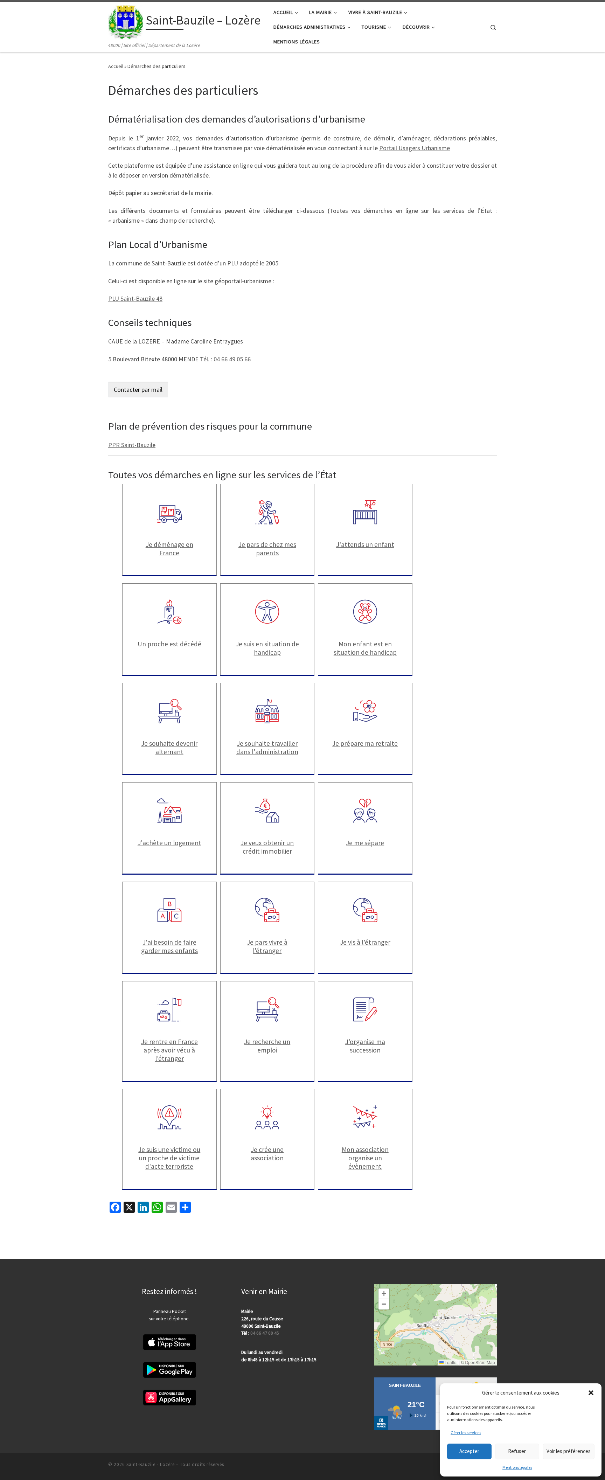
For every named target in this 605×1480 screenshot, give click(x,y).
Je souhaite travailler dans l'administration (267, 747)
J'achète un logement (169, 843)
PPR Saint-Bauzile (131, 445)
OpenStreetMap (480, 1362)
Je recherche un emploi (267, 1045)
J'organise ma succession (365, 1045)
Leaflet (451, 1362)
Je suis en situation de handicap (267, 648)
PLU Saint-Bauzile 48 (135, 298)
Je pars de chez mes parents (267, 548)
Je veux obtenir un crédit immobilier (267, 847)
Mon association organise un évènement (365, 1157)
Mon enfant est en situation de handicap (365, 648)
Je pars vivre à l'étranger (267, 946)
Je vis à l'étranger (365, 942)
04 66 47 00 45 (264, 1333)
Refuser (517, 1451)
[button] (590, 1392)
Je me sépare (365, 843)
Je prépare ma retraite (365, 743)
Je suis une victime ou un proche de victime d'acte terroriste (169, 1157)
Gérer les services (466, 1432)
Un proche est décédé (169, 644)
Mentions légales (517, 1467)
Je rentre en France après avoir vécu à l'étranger (169, 1050)
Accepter (469, 1451)
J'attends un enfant (365, 544)
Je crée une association (267, 1153)
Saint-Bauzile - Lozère (150, 1464)
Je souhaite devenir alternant (169, 747)
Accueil (115, 66)
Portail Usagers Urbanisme (414, 148)
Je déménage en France (169, 548)
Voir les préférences (569, 1451)
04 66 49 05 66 (232, 359)
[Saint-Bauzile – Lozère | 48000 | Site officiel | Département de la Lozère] (125, 21)
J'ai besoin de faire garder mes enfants (169, 946)
